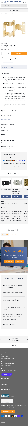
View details (6, 196)
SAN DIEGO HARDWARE (8, 411)
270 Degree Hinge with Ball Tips (10, 13)
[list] (14, 28)
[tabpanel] (14, 138)
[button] (25, 2)
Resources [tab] (12, 124)
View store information (8, 62)
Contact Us (9, 262)
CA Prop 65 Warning (6, 119)
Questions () (13, 235)
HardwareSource (6, 422)
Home (2, 13)
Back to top (14, 345)
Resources (19, 262)
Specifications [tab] (4, 124)
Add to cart (19, 53)
